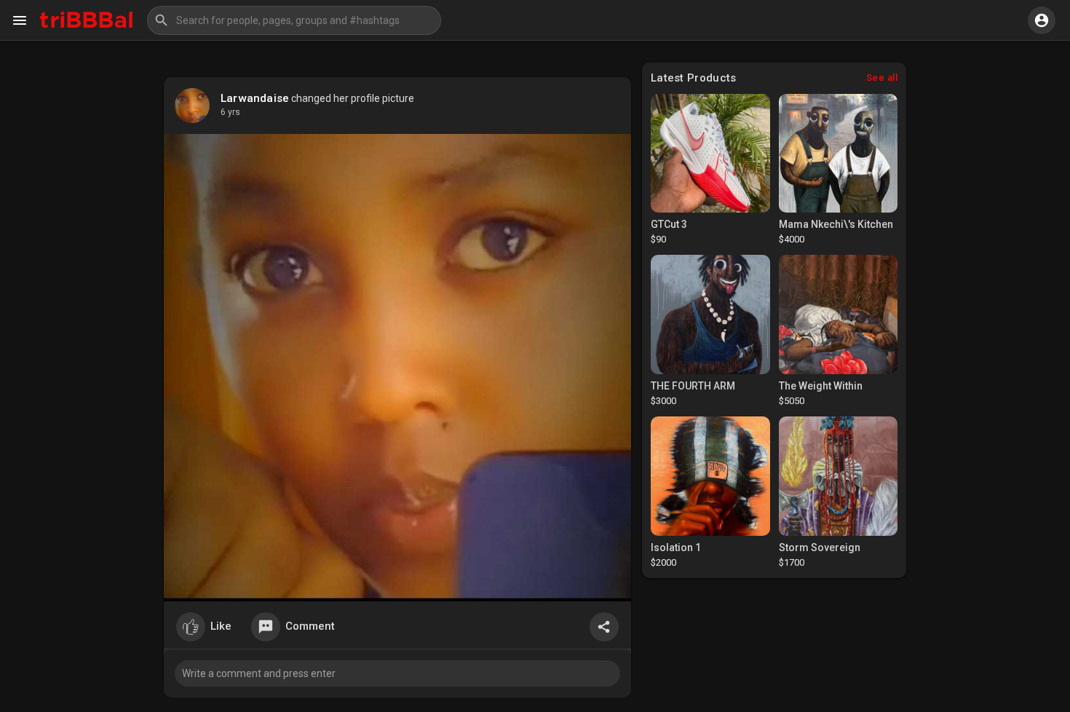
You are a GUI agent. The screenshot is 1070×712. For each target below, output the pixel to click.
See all (882, 77)
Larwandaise (255, 98)
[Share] (604, 626)
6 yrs (230, 112)
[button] (294, 20)
